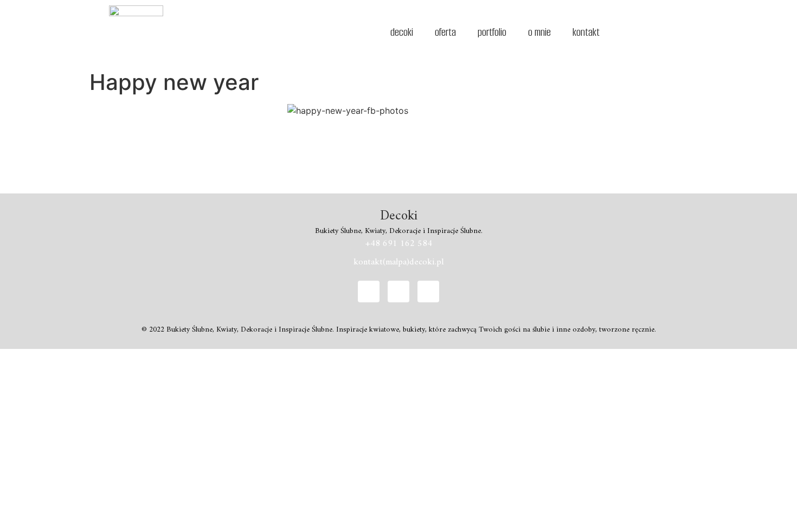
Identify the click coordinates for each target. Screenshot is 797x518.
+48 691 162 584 (398, 244)
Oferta (445, 32)
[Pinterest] (428, 291)
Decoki (401, 32)
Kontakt (586, 32)
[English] (617, 30)
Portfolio (492, 32)
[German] (631, 30)
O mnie (539, 32)
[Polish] (645, 30)
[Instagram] (398, 291)
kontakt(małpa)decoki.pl (398, 262)
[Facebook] (369, 291)
